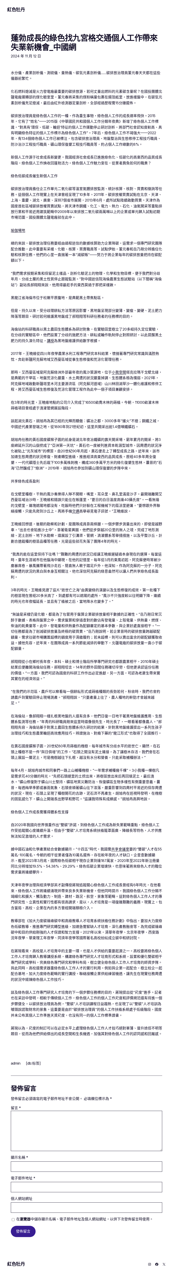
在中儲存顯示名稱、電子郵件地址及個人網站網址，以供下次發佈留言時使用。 (84, 1219)
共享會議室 (120, 849)
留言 (16, 1108)
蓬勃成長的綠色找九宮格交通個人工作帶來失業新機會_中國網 (84, 42)
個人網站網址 (21, 1199)
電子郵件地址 (23, 1178)
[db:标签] (33, 1063)
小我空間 (119, 372)
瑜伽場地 (18, 230)
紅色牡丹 (16, 9)
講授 (50, 341)
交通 (75, 511)
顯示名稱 (19, 1157)
